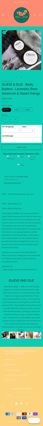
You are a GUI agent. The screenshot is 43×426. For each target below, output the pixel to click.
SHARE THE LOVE (11, 365)
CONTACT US (9, 359)
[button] (2, 15)
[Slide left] (16, 77)
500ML (27, 110)
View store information (12, 183)
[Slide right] (26, 77)
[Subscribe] (35, 395)
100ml (6, 110)
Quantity (4, 115)
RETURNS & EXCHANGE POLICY (16, 375)
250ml (17, 110)
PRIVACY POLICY (11, 380)
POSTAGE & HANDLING (13, 370)
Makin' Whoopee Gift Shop (18, 422)
